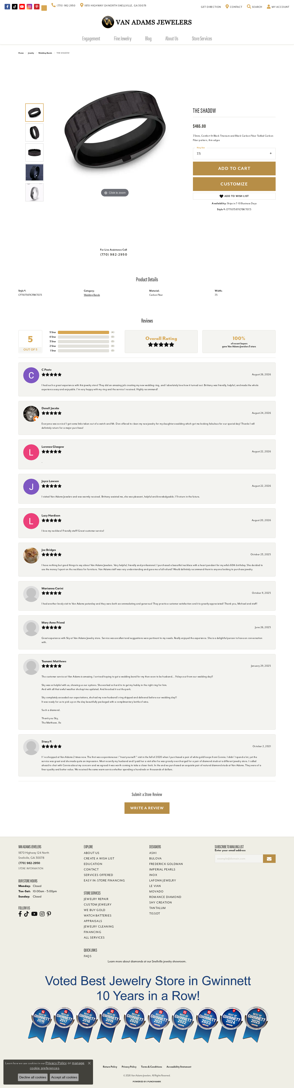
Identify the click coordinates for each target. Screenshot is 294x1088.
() (112, 332)
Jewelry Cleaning (99, 926)
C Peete (46, 370)
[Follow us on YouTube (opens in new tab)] (22, 6)
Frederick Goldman (166, 864)
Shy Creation (160, 902)
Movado (156, 891)
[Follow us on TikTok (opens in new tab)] (14, 6)
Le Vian (155, 886)
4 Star (52, 336)
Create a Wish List (99, 858)
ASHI (153, 853)
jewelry (31, 53)
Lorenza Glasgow (53, 447)
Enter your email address (230, 850)
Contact (91, 869)
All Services (94, 937)
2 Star (53, 346)
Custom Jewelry (98, 904)
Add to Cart (234, 168)
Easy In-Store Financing (104, 880)
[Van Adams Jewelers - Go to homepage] (147, 22)
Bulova (155, 858)
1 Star (53, 350)
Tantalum (157, 908)
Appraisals (93, 921)
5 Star (53, 332)
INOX (153, 875)
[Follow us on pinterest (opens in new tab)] (37, 6)
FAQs (88, 956)
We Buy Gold (94, 910)
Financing (92, 932)
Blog (148, 38)
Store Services (202, 38)
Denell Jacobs (50, 408)
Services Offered (98, 875)
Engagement (91, 38)
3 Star (53, 341)
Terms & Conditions (151, 1066)
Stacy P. (47, 741)
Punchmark (154, 1081)
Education (93, 864)
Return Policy (110, 1066)
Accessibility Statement (179, 1066)
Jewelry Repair (96, 899)
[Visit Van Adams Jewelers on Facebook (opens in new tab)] (7, 6)
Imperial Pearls (162, 869)
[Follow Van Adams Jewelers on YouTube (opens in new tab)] (44, 8)
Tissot (154, 913)
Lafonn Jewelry (162, 880)
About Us (171, 38)
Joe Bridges (49, 550)
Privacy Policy (129, 1066)
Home (21, 53)
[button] (255, 7)
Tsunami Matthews (54, 661)
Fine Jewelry (122, 38)
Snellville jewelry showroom (169, 961)
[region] (115, 152)
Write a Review (147, 808)
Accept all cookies (64, 1077)
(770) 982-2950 (113, 255)
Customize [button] (234, 184)
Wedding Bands (45, 53)
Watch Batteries (98, 915)
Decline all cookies (32, 1077)
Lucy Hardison (51, 515)
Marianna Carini (52, 588)
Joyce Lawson (50, 481)
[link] (63, 5)
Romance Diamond (165, 897)
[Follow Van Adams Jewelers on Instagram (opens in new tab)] (29, 6)
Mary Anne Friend (53, 622)
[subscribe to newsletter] (269, 858)
